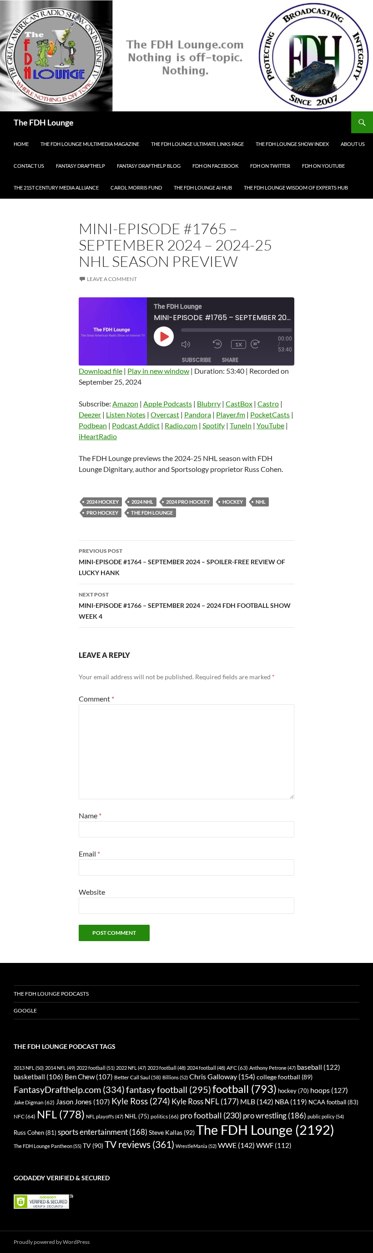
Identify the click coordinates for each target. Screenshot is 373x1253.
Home (21, 144)
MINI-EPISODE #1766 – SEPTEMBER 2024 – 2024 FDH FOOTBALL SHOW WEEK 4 (185, 605)
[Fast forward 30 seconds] (264, 344)
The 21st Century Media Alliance (56, 187)
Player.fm (230, 414)
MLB (256, 1101)
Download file (100, 370)
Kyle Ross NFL (205, 1101)
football (244, 1088)
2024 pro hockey (188, 502)
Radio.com (181, 425)
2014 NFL (60, 1068)
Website (92, 891)
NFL (61, 1114)
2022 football (95, 1068)
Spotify (213, 425)
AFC (237, 1067)
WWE (236, 1145)
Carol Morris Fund (136, 187)
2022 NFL (131, 1068)
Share (230, 360)
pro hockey (102, 513)
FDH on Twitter (270, 166)
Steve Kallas (172, 1132)
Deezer (90, 414)
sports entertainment (102, 1132)
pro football (211, 1115)
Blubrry (209, 403)
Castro (268, 403)
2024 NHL (142, 502)
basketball (38, 1077)
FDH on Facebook (215, 166)
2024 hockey (102, 502)
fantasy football (168, 1089)
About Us (353, 144)
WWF (274, 1145)
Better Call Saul (137, 1077)
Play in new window (158, 370)
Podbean (93, 425)
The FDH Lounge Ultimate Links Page (197, 144)
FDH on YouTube (323, 166)
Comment (96, 698)
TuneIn (241, 425)
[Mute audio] (194, 344)
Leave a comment (112, 279)
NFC (24, 1116)
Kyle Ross (140, 1101)
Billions (175, 1077)
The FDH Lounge (44, 122)
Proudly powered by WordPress (52, 1241)
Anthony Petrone (272, 1068)
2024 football (206, 1068)
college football (285, 1077)
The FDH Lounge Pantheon (47, 1146)
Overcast (165, 414)
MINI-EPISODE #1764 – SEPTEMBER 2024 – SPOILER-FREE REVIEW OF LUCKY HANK (182, 561)
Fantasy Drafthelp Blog (149, 166)
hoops (329, 1090)
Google (25, 1010)
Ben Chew (89, 1077)
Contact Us (29, 166)
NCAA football (333, 1102)
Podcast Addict (136, 425)
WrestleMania (196, 1146)
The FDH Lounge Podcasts (51, 993)
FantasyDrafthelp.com (69, 1089)
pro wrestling (274, 1115)
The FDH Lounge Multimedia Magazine (89, 144)
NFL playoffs (104, 1116)
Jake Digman (34, 1102)
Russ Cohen (35, 1132)
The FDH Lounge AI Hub (203, 187)
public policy (325, 1116)
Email (89, 853)
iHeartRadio (98, 436)
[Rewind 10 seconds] (220, 344)
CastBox (239, 403)
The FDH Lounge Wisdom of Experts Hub (296, 187)
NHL (261, 502)
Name (90, 815)
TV (93, 1145)
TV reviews (139, 1144)
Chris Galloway (222, 1076)
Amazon (125, 403)
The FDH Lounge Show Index (292, 144)
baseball (318, 1067)
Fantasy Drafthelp (80, 166)
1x (238, 344)
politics (165, 1116)
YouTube (270, 425)
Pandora (197, 414)
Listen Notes (126, 414)
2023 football (166, 1068)
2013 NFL (29, 1068)
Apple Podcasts (167, 403)
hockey (232, 502)
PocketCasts (270, 414)
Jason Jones (83, 1102)
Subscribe (196, 360)
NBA (291, 1102)
